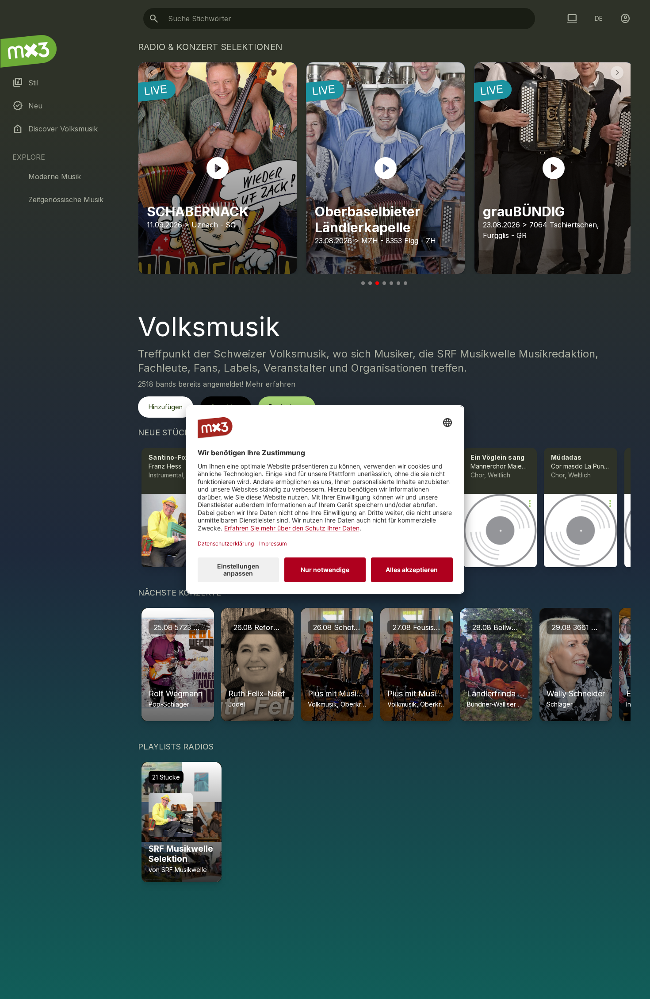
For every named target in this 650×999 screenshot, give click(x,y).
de (599, 18)
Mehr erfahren (270, 384)
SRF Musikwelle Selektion (181, 854)
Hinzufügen (166, 407)
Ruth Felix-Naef (256, 693)
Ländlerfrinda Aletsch (506, 693)
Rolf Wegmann (176, 693)
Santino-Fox (169, 457)
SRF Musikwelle (184, 869)
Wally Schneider (576, 693)
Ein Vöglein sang (497, 457)
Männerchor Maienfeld (503, 466)
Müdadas (566, 457)
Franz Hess (165, 466)
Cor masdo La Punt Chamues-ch (597, 466)
